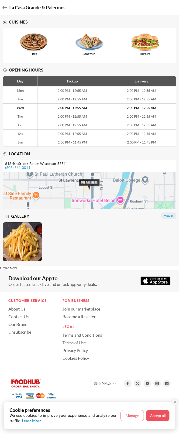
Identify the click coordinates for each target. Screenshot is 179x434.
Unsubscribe (19, 332)
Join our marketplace (81, 309)
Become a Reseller (79, 316)
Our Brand (18, 324)
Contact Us (18, 316)
